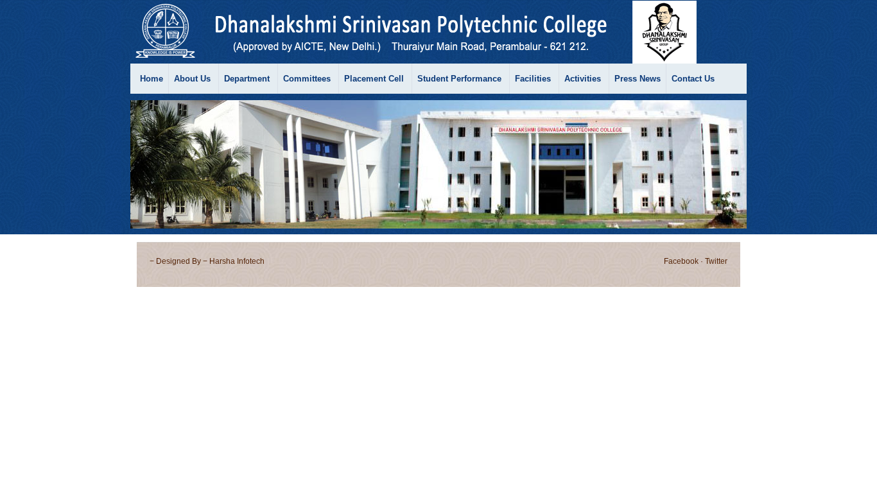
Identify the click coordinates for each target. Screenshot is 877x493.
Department (247, 78)
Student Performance (459, 78)
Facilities (533, 78)
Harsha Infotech (237, 261)
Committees (307, 78)
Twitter (716, 261)
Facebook (681, 261)
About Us (192, 78)
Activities (582, 78)
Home (151, 78)
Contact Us (693, 78)
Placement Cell (374, 78)
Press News (637, 78)
